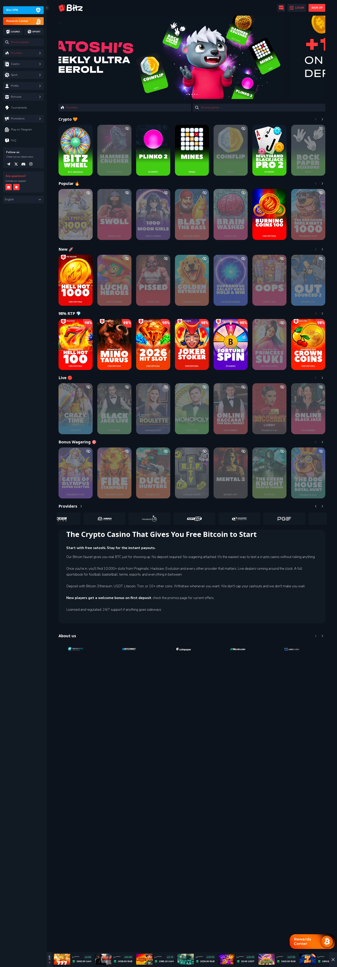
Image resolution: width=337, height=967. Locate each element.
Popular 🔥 (69, 183)
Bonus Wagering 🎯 (78, 442)
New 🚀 (66, 249)
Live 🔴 (65, 377)
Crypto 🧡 (68, 119)
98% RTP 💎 (70, 313)
